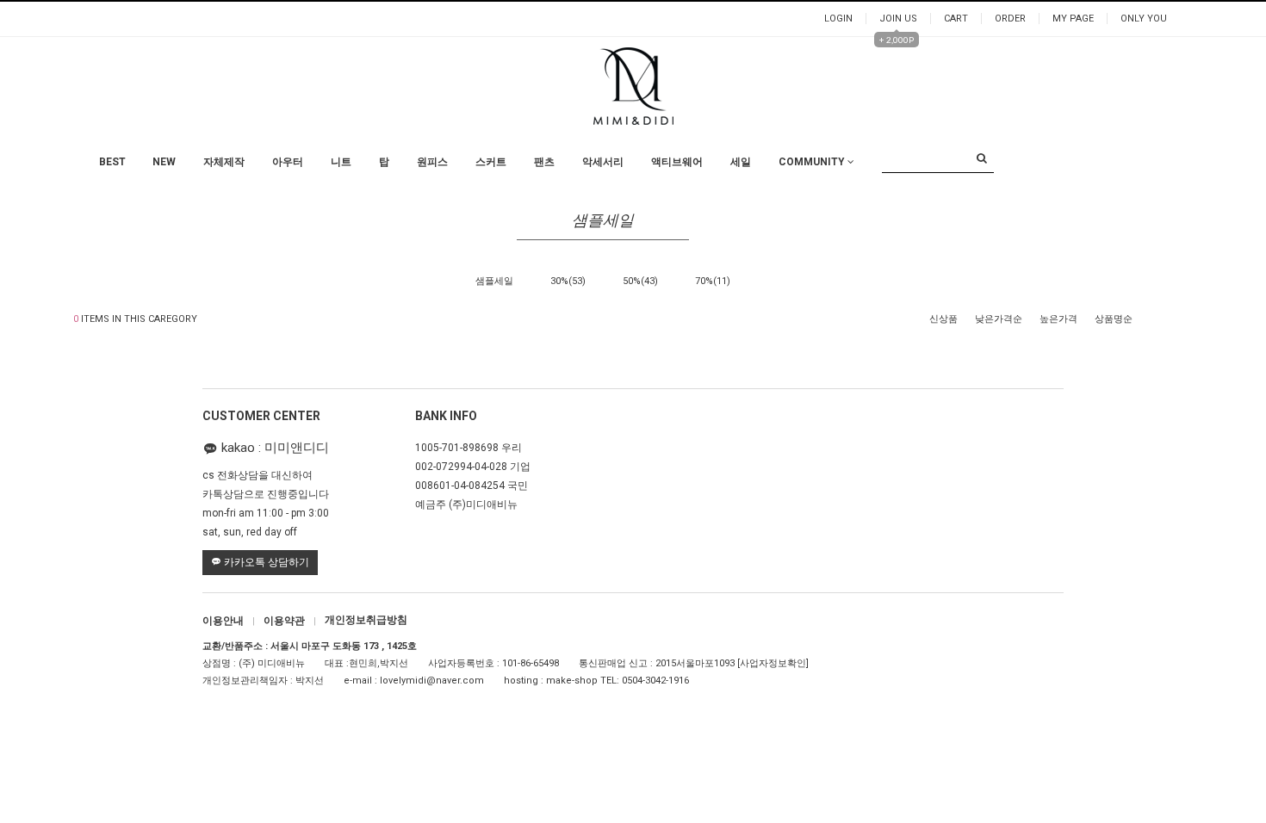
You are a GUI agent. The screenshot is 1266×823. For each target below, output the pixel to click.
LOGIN (838, 18)
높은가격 (1058, 319)
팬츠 (544, 162)
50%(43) (640, 281)
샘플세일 (494, 281)
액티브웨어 (677, 162)
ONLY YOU (1143, 18)
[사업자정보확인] (773, 664)
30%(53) (568, 281)
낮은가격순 (998, 319)
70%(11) (712, 281)
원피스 (432, 162)
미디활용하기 (810, 239)
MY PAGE (1073, 18)
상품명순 (1114, 319)
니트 (341, 162)
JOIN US (898, 18)
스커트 (490, 162)
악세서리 (603, 162)
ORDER (1010, 18)
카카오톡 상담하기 (265, 562)
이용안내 (228, 621)
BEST (112, 162)
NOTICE (799, 170)
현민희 (363, 664)
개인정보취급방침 (366, 621)
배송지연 (801, 222)
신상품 (943, 319)
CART (956, 18)
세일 (740, 162)
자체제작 (224, 162)
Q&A (792, 188)
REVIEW (799, 205)
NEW (164, 162)
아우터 (287, 162)
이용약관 (290, 621)
